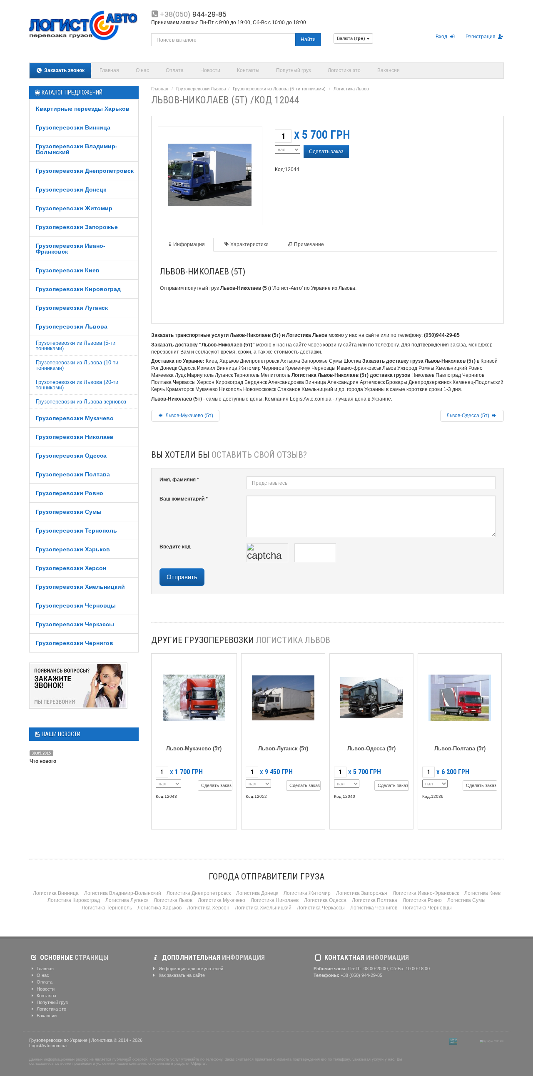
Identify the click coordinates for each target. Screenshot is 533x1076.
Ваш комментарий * (183, 499)
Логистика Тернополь (107, 908)
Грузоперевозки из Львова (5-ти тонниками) (75, 345)
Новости (210, 70)
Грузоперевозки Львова (71, 326)
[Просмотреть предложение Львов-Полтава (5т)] (459, 696)
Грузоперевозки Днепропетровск (85, 170)
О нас (142, 70)
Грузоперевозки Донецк (71, 189)
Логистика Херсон (208, 908)
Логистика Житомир (307, 893)
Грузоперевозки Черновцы (76, 605)
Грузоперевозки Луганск (72, 307)
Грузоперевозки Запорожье (77, 227)
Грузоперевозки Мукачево (75, 418)
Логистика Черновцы (427, 908)
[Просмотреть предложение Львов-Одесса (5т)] (371, 696)
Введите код (175, 547)
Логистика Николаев (275, 900)
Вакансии (388, 70)
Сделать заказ (326, 151)
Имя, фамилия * (179, 480)
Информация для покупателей (190, 968)
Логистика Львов (351, 88)
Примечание (309, 244)
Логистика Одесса (325, 900)
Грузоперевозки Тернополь (76, 530)
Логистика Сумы (466, 900)
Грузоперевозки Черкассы (75, 624)
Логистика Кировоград (73, 900)
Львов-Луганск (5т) (283, 748)
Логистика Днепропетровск (199, 893)
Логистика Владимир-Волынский (122, 893)
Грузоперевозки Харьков (73, 549)
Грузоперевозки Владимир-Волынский (76, 149)
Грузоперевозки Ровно (69, 493)
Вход (442, 36)
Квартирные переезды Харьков (83, 108)
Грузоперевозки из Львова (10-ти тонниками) (77, 365)
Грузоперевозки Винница (73, 127)
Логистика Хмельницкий (263, 908)
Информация (189, 244)
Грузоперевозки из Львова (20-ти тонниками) (77, 385)
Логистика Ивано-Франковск (426, 893)
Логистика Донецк (257, 893)
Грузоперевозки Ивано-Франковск (70, 248)
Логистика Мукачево (221, 900)
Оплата (175, 70)
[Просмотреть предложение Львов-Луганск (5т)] (283, 696)
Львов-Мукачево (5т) (188, 415)
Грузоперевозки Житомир (74, 208)
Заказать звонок (64, 70)
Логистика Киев (482, 893)
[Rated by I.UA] (468, 1041)
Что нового (43, 761)
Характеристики (249, 244)
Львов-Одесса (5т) (468, 415)
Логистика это (344, 70)
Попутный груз (293, 70)
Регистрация (481, 36)
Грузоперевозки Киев (68, 270)
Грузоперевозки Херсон (71, 568)
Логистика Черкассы (321, 908)
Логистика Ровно (422, 900)
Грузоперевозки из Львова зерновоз (81, 402)
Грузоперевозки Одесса (71, 455)
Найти (308, 39)
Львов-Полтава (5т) (460, 748)
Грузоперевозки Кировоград (78, 289)
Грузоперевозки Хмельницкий (80, 586)
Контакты (248, 70)
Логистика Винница (56, 893)
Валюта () (351, 38)
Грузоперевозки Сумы (69, 511)
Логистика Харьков (159, 908)
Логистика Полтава (374, 900)
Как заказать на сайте (181, 975)
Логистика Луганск (126, 900)
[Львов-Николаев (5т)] (210, 173)
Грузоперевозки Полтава (73, 474)
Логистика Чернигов (373, 908)
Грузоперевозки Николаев (75, 436)
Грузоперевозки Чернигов (74, 643)
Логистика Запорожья (361, 893)
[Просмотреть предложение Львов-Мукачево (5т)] (194, 696)
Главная (109, 70)
